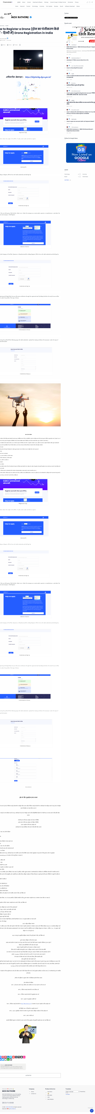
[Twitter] (7, 1103)
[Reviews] (56, 6)
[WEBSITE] (11, 1103)
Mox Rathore (13, 1108)
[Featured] (22, 6)
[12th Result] (74, 45)
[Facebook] (3, 1103)
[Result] (61, 6)
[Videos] (78, 6)
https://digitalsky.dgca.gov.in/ (38, 77)
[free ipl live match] (75, 110)
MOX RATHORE (9, 1107)
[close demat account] (76, 91)
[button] (87, 2)
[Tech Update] (49, 6)
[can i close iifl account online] (77, 65)
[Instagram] (5, 1103)
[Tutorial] (28, 6)
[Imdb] (13, 1103)
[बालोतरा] (73, 100)
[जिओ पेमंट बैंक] (74, 119)
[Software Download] (70, 6)
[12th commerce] (75, 127)
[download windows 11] (76, 58)
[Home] (16, 6)
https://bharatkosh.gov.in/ (26, 1004)
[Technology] (35, 6)
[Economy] (42, 6)
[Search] (89, 2)
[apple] (73, 73)
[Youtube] (9, 1103)
